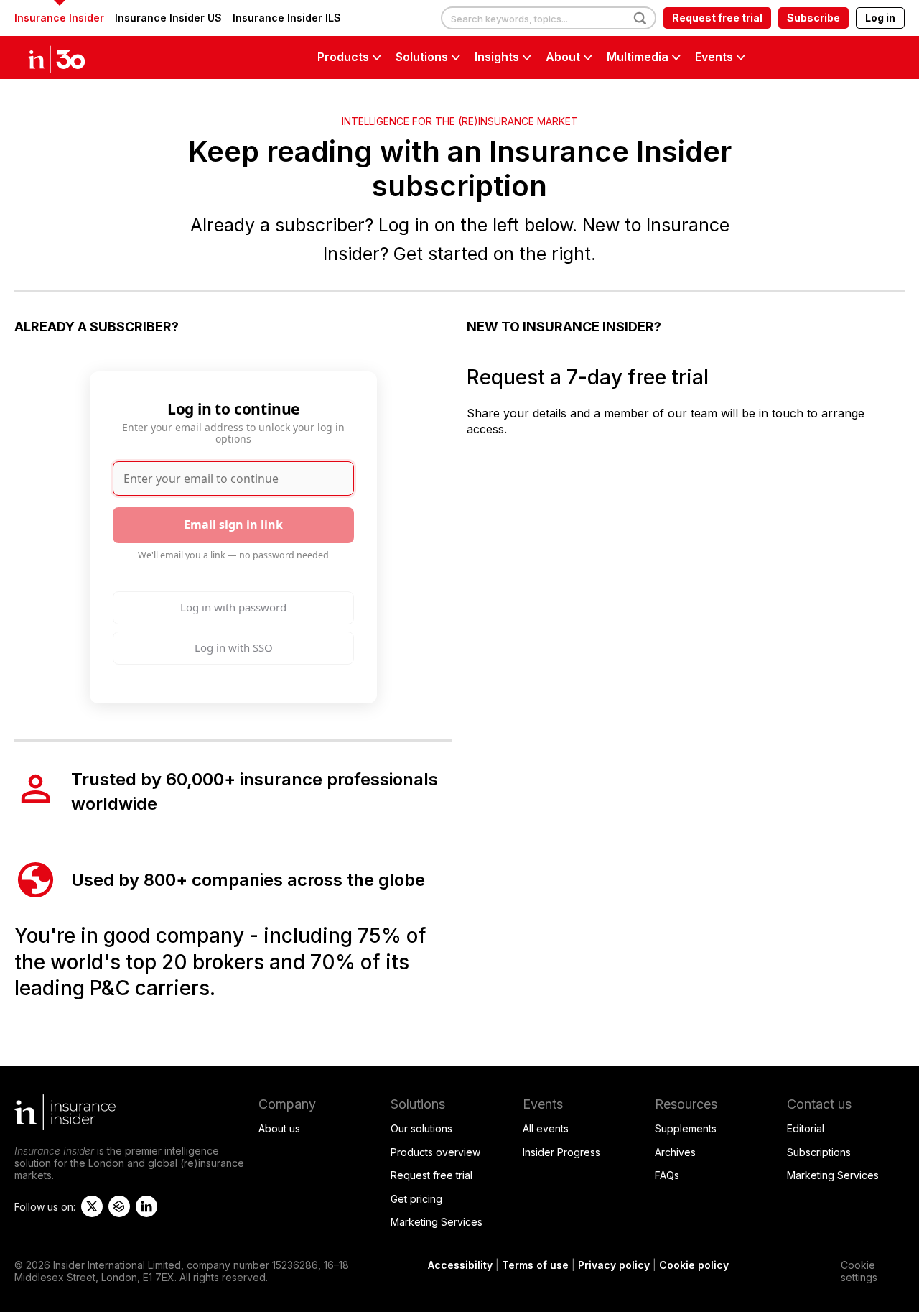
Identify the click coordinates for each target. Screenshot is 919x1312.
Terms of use (535, 1265)
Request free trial (717, 17)
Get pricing (416, 1199)
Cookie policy (694, 1265)
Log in (880, 17)
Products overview (435, 1152)
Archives (675, 1152)
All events (546, 1128)
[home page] (71, 57)
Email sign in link (233, 524)
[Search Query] (548, 19)
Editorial (805, 1128)
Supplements (686, 1128)
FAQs (667, 1175)
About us (279, 1128)
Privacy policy (614, 1265)
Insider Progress (561, 1152)
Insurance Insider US (168, 17)
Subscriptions (819, 1152)
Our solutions (421, 1128)
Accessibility (460, 1265)
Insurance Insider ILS (287, 17)
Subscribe (813, 17)
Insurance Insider (59, 17)
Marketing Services (436, 1222)
